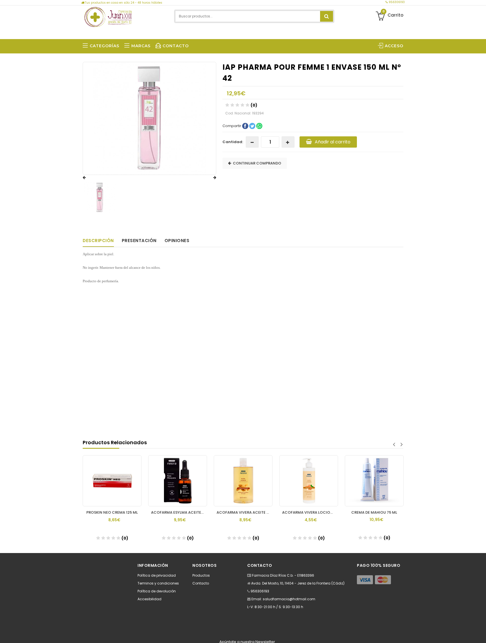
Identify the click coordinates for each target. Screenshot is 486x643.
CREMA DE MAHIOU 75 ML (374, 512)
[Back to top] (480, 632)
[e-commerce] (108, 16)
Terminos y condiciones (158, 583)
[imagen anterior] (90, 178)
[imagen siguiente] (209, 178)
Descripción (98, 240)
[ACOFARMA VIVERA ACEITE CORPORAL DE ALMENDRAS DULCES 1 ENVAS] (243, 480)
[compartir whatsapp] (259, 125)
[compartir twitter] (252, 125)
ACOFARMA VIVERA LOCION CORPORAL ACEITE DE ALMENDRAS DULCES (310, 512)
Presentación (139, 240)
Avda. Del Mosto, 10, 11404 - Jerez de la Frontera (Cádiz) (298, 583)
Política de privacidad (157, 575)
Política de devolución (157, 591)
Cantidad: (232, 142)
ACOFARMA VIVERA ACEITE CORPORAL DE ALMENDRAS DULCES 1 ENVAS (245, 512)
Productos (201, 575)
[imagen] (100, 197)
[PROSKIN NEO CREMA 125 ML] (112, 480)
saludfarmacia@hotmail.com (289, 599)
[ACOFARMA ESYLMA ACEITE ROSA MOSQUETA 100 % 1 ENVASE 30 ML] (177, 480)
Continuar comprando (256, 163)
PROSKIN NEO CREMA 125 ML (112, 512)
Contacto (200, 583)
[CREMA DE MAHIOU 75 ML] (374, 480)
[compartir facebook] (245, 125)
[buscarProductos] (326, 16)
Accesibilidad (149, 599)
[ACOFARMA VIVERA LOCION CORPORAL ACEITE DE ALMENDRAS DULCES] (309, 480)
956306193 (396, 2)
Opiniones (177, 240)
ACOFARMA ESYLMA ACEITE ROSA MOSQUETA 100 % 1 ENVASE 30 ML (179, 512)
